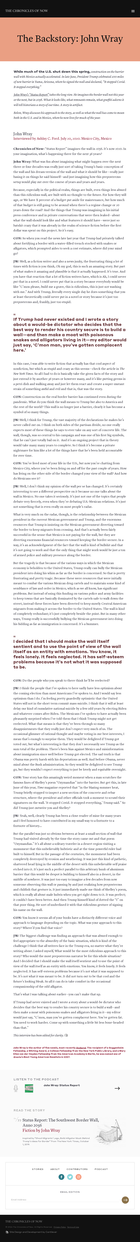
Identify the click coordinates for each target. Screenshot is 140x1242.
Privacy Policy (60, 1227)
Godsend (81, 1048)
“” (39, 94)
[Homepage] (26, 11)
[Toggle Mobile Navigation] (133, 11)
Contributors (77, 1169)
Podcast (101, 1169)
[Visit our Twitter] (70, 1177)
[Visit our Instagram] (78, 1177)
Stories (38, 1169)
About (55, 1169)
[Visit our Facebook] (61, 1177)
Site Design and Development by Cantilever (33, 1232)
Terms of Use (73, 1227)
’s (21, 94)
